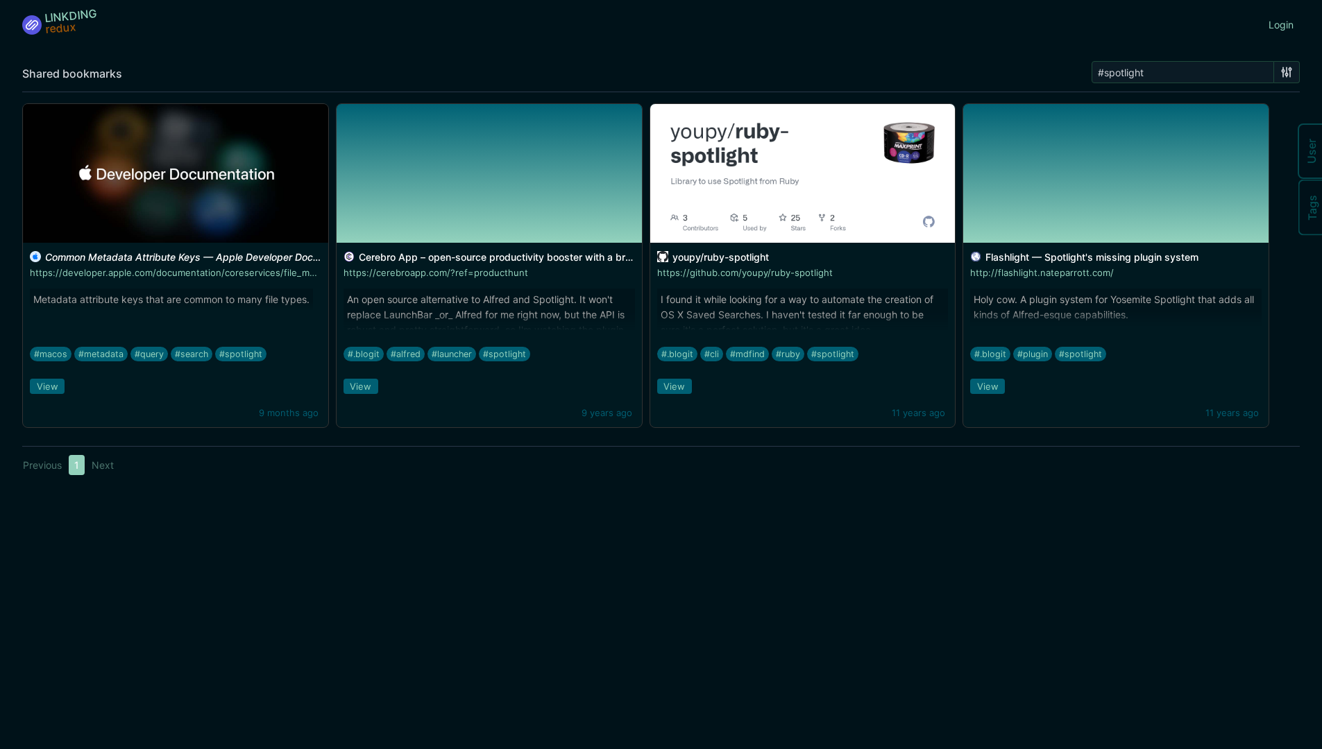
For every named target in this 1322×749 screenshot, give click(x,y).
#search (191, 354)
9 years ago (607, 412)
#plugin (1032, 354)
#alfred (406, 354)
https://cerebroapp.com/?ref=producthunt (436, 272)
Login (1281, 25)
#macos (50, 354)
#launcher (452, 354)
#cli (711, 354)
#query (149, 354)
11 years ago (918, 412)
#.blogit (364, 354)
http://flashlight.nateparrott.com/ (1042, 272)
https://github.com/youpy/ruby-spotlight (745, 272)
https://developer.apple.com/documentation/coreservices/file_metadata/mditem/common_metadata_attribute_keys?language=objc (314, 272)
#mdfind (747, 354)
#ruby (788, 354)
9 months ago (289, 412)
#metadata (101, 354)
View (47, 386)
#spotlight (240, 354)
